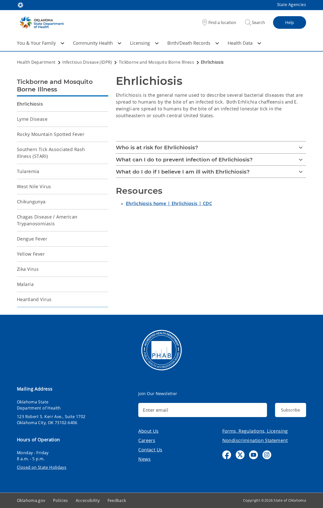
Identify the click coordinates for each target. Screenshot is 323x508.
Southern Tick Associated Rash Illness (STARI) (51, 152)
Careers (146, 440)
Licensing (140, 43)
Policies (60, 500)
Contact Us (150, 450)
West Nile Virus (34, 186)
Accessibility (88, 500)
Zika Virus (28, 269)
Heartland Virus (34, 299)
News (144, 459)
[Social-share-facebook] (226, 454)
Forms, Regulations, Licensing (255, 431)
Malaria (25, 284)
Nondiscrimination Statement (255, 440)
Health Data (240, 43)
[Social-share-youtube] (253, 454)
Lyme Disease (32, 119)
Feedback (116, 500)
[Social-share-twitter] (240, 454)
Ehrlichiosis (30, 104)
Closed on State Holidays (41, 467)
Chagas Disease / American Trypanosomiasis (47, 220)
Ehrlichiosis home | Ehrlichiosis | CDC (169, 203)
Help (289, 22)
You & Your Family (36, 43)
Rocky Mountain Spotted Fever (50, 134)
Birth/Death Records (188, 43)
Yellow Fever (31, 254)
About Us (148, 431)
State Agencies (291, 4)
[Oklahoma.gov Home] (20, 4)
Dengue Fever (32, 239)
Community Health (93, 43)
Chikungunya (31, 202)
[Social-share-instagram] (266, 454)
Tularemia (28, 171)
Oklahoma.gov (31, 500)
